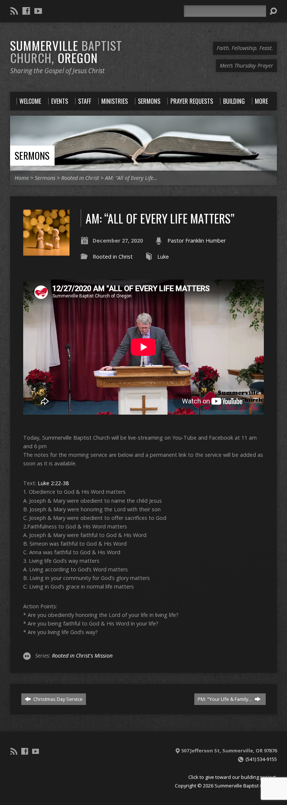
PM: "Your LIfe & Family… (225, 699)
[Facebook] (26, 11)
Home (22, 177)
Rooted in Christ (80, 177)
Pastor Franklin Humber (196, 240)
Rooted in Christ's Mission (82, 655)
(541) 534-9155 (261, 759)
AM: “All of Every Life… (131, 177)
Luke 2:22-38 (53, 483)
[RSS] (14, 11)
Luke (163, 256)
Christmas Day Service (57, 699)
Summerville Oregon (66, 51)
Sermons (32, 155)
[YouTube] (38, 11)
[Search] (273, 11)
